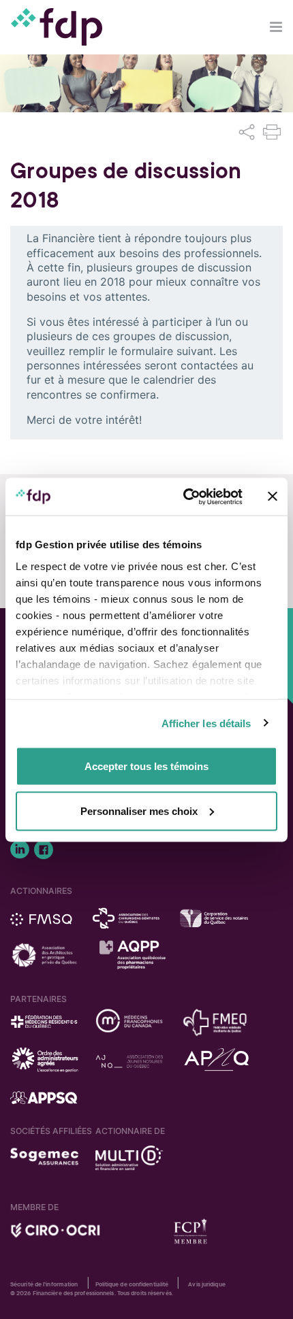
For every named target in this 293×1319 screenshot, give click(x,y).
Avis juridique (206, 1284)
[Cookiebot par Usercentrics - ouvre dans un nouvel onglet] (184, 496)
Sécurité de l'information (44, 1284)
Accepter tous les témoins (146, 766)
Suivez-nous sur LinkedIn (19, 849)
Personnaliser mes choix (139, 810)
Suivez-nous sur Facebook (43, 849)
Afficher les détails (206, 723)
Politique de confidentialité (132, 1284)
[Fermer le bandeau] (272, 496)
